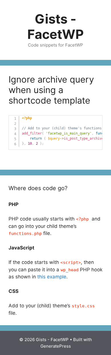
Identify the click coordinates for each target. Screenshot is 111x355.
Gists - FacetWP (55, 26)
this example (51, 277)
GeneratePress (55, 346)
